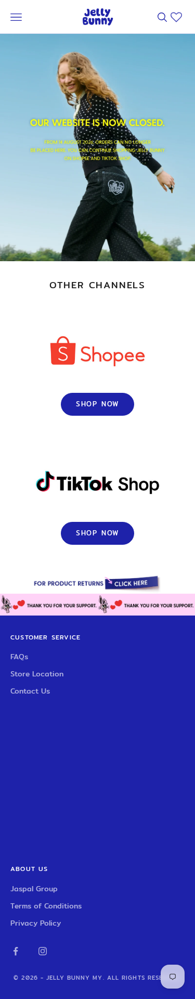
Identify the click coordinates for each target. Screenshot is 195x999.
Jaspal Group (34, 888)
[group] (97, 583)
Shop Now (98, 404)
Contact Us (30, 691)
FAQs (19, 656)
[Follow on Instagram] (42, 951)
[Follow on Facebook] (15, 951)
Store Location (36, 674)
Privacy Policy (35, 923)
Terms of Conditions (46, 906)
